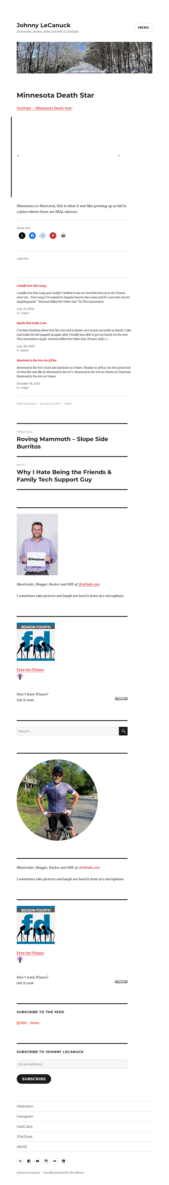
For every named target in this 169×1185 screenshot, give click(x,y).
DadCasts (25, 1126)
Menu (143, 28)
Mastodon (25, 1106)
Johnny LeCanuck (43, 25)
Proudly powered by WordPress (63, 1172)
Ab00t (22, 1147)
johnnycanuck (26, 403)
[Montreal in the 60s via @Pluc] (74, 374)
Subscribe (34, 1079)
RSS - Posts (29, 1023)
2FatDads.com (89, 584)
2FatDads (24, 1137)
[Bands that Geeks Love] (74, 337)
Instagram (25, 1116)
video (68, 403)
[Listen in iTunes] (72, 642)
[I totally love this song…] (74, 299)
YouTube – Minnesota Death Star (44, 108)
